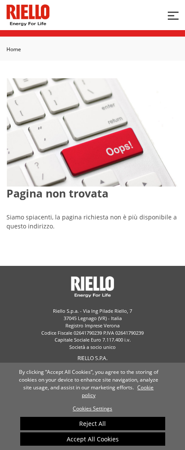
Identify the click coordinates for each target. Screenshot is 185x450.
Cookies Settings (92, 408)
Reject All (92, 423)
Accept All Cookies (93, 439)
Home (13, 49)
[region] (92, 406)
